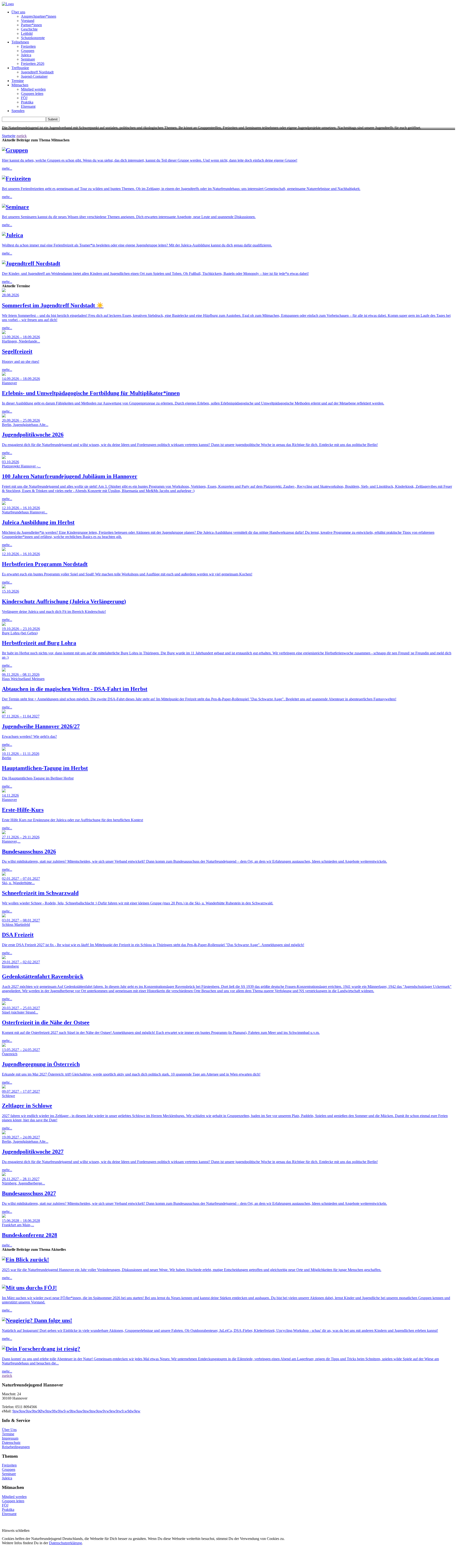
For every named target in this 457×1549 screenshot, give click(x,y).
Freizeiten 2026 (32, 64)
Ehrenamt (28, 106)
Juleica (26, 55)
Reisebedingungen (16, 1447)
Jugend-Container (34, 76)
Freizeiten (28, 46)
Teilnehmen (20, 42)
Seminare (28, 59)
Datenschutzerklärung (65, 1543)
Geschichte (29, 29)
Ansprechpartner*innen (38, 16)
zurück (21, 136)
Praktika (27, 102)
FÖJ (24, 98)
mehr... (149, 158)
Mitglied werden (33, 89)
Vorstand (27, 21)
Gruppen (27, 51)
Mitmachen (19, 85)
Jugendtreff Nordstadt (37, 72)
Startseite (8, 136)
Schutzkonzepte (33, 38)
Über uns (18, 12)
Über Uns (9, 1430)
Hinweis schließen (16, 1530)
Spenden (18, 111)
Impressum (10, 1438)
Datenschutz (11, 1443)
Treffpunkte (20, 68)
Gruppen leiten (32, 94)
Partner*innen (31, 25)
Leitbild (27, 33)
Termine (17, 81)
